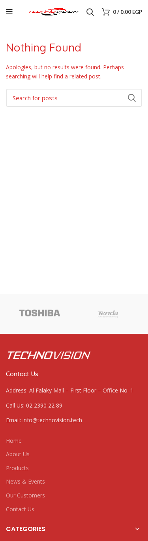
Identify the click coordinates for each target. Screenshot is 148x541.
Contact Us (20, 509)
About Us (18, 454)
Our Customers (25, 495)
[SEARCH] (131, 98)
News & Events (25, 481)
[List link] (74, 405)
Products (17, 468)
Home (14, 440)
